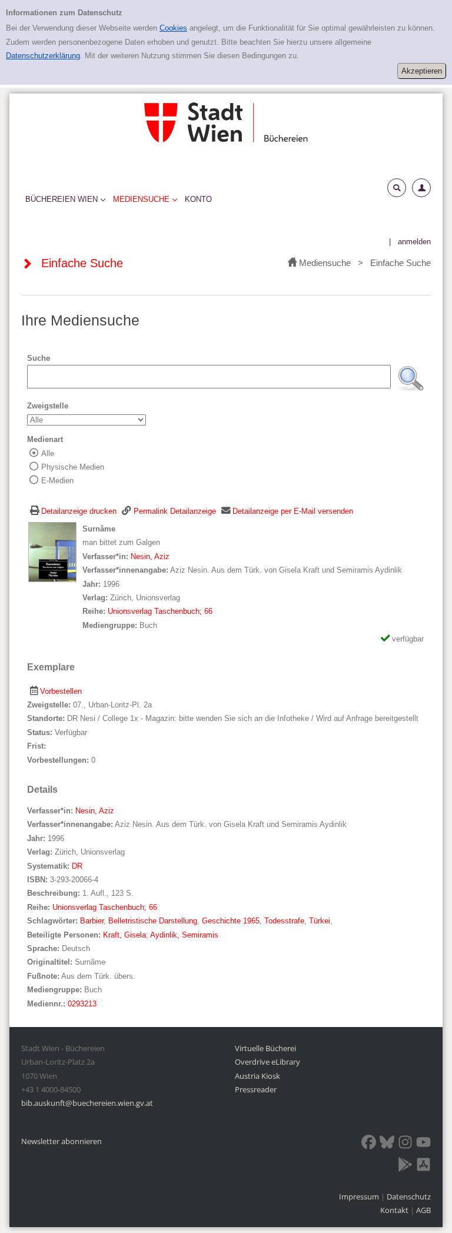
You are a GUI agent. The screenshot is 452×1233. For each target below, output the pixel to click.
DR (77, 866)
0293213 (82, 1003)
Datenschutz (409, 1196)
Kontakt (394, 1210)
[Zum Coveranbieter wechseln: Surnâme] (52, 551)
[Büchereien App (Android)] (405, 1166)
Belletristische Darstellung (152, 920)
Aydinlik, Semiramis (184, 934)
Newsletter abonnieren (61, 1141)
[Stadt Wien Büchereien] (226, 122)
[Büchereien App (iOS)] (423, 1166)
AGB (423, 1210)
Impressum (360, 1196)
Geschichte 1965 (231, 920)
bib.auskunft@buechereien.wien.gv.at (87, 1103)
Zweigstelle (47, 405)
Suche (38, 358)
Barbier (92, 920)
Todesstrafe (284, 920)
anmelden (414, 241)
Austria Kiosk (257, 1076)
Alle (47, 453)
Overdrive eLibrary (267, 1061)
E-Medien (57, 480)
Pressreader (256, 1089)
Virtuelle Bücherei (265, 1048)
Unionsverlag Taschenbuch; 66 (160, 611)
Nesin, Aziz (150, 556)
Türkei (319, 920)
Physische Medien (72, 467)
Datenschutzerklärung (43, 55)
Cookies (173, 28)
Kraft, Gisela (124, 934)
